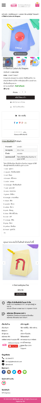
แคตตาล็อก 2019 (25, 345)
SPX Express (6, 393)
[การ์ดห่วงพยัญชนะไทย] (20, 262)
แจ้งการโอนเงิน (25, 334)
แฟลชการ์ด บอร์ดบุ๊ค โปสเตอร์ (28, 14)
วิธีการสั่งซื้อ (22, 116)
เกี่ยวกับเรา (5, 328)
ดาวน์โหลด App (25, 342)
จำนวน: (15, 92)
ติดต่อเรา (4, 331)
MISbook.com (18, 399)
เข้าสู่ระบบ (5, 334)
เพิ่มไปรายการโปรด (18, 102)
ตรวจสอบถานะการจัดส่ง (28, 340)
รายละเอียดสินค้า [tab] (8, 141)
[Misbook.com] (20, 5)
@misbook (9, 364)
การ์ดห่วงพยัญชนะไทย (20, 285)
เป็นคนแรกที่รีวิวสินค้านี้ (20, 134)
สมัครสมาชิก (6, 337)
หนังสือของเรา (13, 14)
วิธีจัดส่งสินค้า (24, 337)
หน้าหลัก (4, 14)
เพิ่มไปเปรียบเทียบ (18, 107)
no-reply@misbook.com (14, 362)
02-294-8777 (10, 358)
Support (23, 348)
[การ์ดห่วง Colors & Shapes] (8, 62)
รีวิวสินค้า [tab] (18, 141)
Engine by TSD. (20, 401)
